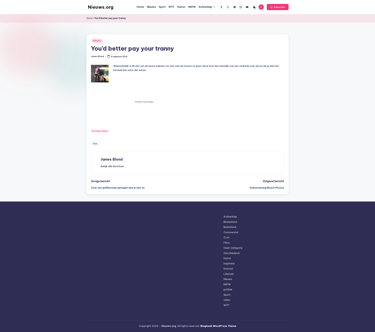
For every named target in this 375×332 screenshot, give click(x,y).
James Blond (112, 159)
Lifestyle (229, 274)
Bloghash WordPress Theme (218, 326)
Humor (227, 258)
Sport (227, 294)
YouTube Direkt (99, 130)
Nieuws (97, 41)
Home (89, 18)
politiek (228, 289)
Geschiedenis (232, 253)
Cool (226, 237)
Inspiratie (229, 263)
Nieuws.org (100, 7)
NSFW (227, 284)
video (227, 299)
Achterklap (230, 216)
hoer (95, 143)
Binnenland (230, 221)
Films (227, 242)
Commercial (231, 232)
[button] (278, 7)
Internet (228, 268)
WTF (226, 305)
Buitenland (230, 227)
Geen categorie (233, 247)
